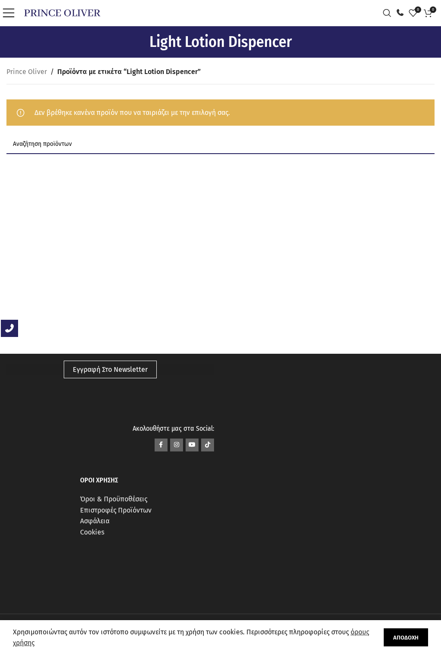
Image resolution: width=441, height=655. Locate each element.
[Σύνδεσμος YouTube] (192, 445)
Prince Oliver (26, 72)
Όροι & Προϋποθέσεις (113, 499)
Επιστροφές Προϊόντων (116, 510)
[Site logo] (62, 12)
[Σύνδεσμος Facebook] (161, 445)
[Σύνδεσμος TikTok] (207, 445)
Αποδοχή (406, 637)
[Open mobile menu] (10, 13)
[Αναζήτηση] (389, 13)
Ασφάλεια (94, 521)
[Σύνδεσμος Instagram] (176, 445)
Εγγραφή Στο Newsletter (110, 369)
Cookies (92, 532)
